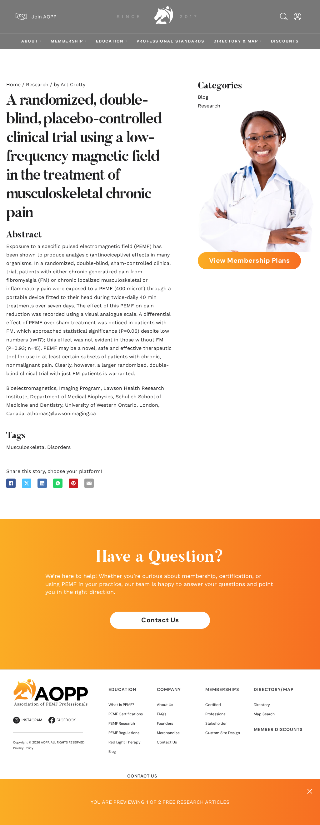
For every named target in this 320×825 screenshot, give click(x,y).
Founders (165, 723)
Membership (67, 41)
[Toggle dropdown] (40, 41)
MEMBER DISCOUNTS (278, 729)
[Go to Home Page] (161, 16)
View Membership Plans (249, 260)
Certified (213, 704)
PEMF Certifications (125, 714)
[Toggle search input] (284, 16)
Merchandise (168, 732)
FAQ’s (161, 714)
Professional (216, 714)
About (29, 41)
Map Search (264, 714)
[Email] (89, 483)
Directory (262, 704)
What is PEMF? (121, 704)
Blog (203, 97)
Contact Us (160, 620)
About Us (165, 704)
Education (110, 41)
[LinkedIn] (42, 483)
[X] (26, 483)
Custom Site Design (222, 732)
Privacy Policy (23, 748)
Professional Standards (170, 41)
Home (13, 84)
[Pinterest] (73, 483)
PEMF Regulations (123, 732)
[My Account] (297, 16)
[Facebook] (11, 483)
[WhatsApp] (57, 483)
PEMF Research (121, 723)
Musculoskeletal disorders (38, 447)
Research (37, 84)
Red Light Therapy (124, 742)
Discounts (285, 41)
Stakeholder (216, 723)
